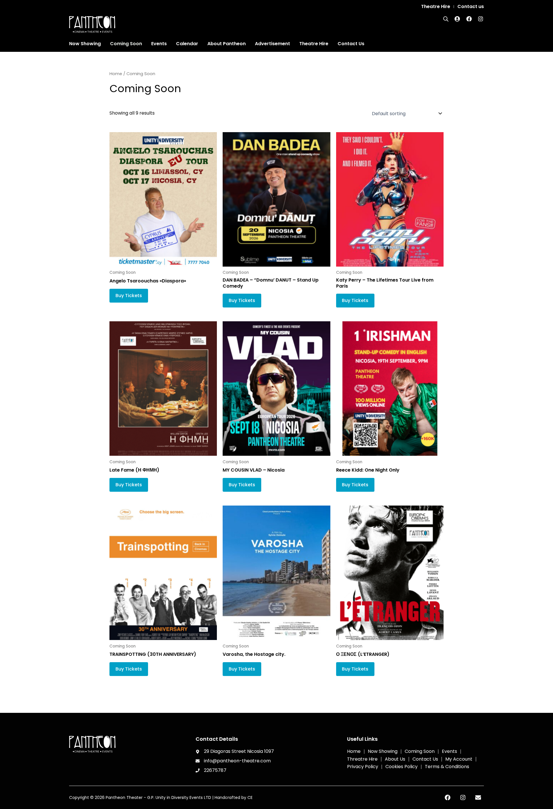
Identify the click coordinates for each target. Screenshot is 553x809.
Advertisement (272, 43)
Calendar (187, 43)
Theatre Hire (313, 43)
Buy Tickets (128, 295)
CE (250, 797)
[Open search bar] (446, 19)
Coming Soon (126, 43)
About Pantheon (226, 43)
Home (115, 74)
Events (159, 43)
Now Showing (85, 43)
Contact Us (351, 43)
